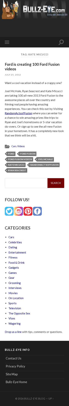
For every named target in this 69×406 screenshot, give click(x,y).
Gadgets (13, 267)
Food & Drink (16, 262)
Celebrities (15, 242)
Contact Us (13, 358)
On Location (16, 298)
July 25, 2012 (13, 74)
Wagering (14, 323)
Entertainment (17, 252)
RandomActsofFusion (18, 113)
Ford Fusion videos (20, 159)
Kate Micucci (16, 164)
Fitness (12, 257)
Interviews (15, 287)
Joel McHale (45, 159)
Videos (21, 146)
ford (11, 153)
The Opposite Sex (19, 313)
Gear (11, 277)
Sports (12, 303)
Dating (12, 247)
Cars (13, 146)
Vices (11, 318)
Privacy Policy (15, 366)
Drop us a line (13, 331)
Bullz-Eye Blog (34, 398)
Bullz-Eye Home (16, 382)
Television (14, 308)
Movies (13, 293)
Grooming (14, 283)
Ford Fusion (27, 153)
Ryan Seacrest (17, 170)
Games (12, 272)
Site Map (12, 374)
